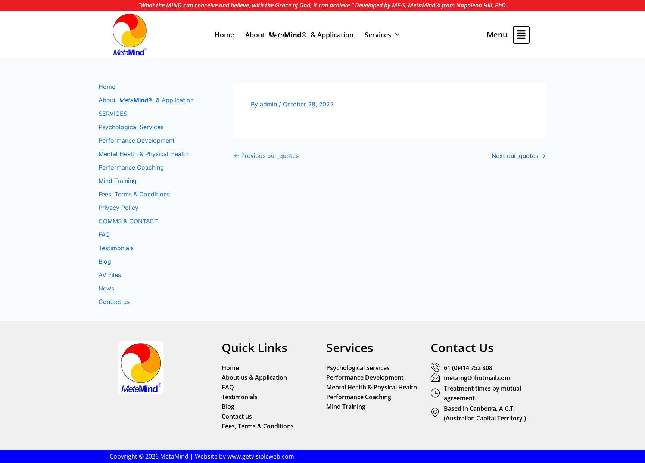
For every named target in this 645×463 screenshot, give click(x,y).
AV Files (110, 275)
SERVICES (113, 113)
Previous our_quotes (266, 156)
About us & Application (254, 377)
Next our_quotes (519, 156)
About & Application (299, 34)
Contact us (114, 301)
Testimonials (116, 248)
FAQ (104, 234)
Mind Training (118, 180)
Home (224, 34)
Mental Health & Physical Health (143, 154)
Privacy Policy (118, 207)
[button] (382, 35)
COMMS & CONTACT (128, 221)
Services (378, 34)
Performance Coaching (131, 167)
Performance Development (137, 140)
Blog (105, 261)
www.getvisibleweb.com (260, 456)
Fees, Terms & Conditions (134, 194)
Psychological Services (131, 127)
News (106, 288)
